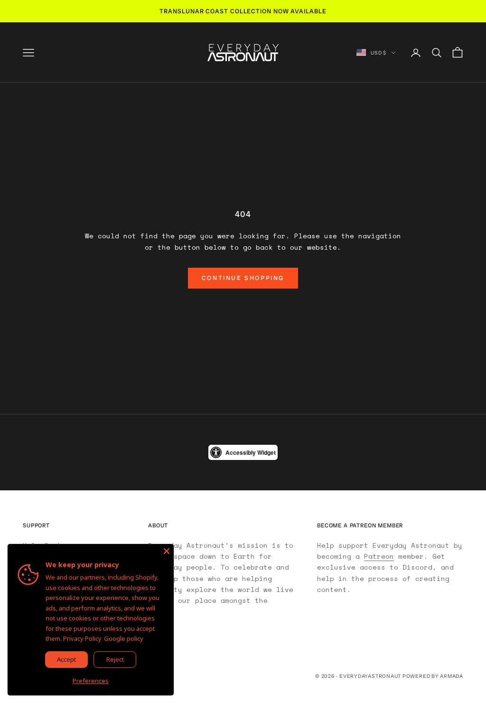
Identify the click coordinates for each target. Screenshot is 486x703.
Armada (451, 676)
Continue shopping (243, 278)
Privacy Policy (82, 638)
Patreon (379, 556)
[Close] (166, 551)
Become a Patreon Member (360, 525)
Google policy (123, 638)
